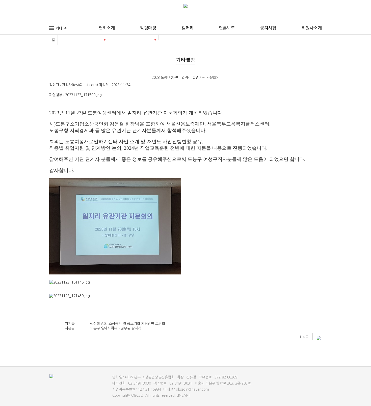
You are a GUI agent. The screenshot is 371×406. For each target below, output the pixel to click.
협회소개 (107, 28)
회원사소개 (312, 28)
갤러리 (187, 28)
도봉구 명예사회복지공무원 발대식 (115, 328)
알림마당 (148, 28)
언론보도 (227, 28)
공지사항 (268, 28)
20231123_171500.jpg (83, 95)
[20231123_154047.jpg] (115, 226)
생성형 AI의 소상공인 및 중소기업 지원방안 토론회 (127, 323)
